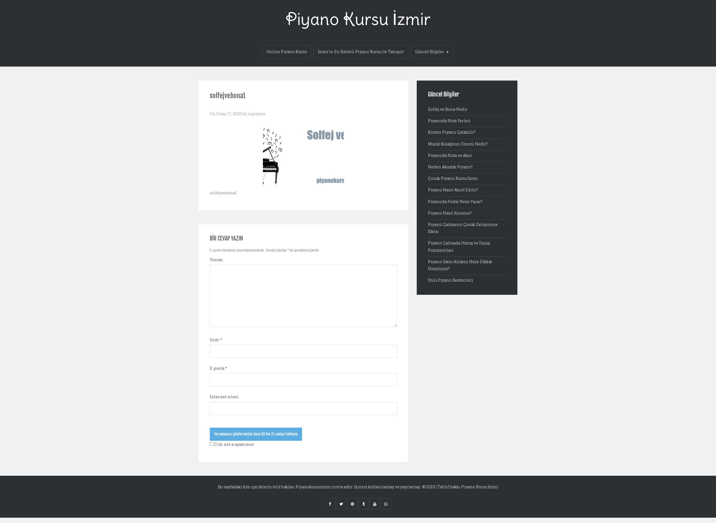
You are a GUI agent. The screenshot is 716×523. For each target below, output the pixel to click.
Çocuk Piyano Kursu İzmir (453, 178)
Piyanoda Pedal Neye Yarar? (455, 201)
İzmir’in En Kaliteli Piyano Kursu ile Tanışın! (361, 51)
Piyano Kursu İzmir (358, 18)
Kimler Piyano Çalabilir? (451, 132)
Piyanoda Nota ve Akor (450, 155)
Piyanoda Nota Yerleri (449, 120)
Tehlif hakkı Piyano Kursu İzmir (467, 486)
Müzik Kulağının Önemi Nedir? (458, 144)
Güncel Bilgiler (429, 51)
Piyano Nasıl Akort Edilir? (453, 189)
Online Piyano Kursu (287, 51)
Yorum (216, 259)
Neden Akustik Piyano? (450, 166)
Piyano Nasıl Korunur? (450, 213)
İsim (216, 339)
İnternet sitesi (224, 396)
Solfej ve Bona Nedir (447, 109)
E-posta (218, 368)
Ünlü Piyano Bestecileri (450, 280)
